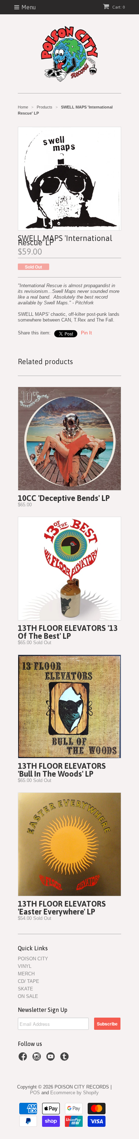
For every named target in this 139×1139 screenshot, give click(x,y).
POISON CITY (33, 958)
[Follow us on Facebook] (24, 1058)
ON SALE (28, 996)
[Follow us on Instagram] (37, 1058)
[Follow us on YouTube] (51, 1058)
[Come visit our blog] (65, 1058)
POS (35, 1092)
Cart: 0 (118, 7)
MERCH (26, 973)
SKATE (25, 988)
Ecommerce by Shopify (74, 1092)
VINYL (24, 966)
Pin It (86, 333)
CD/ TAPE (28, 981)
